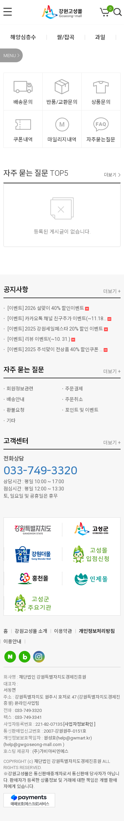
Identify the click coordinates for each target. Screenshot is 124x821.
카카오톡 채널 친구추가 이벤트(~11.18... (57, 318)
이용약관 (63, 631)
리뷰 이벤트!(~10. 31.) (39, 339)
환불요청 (15, 410)
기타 (11, 420)
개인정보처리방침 (97, 631)
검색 (118, 12)
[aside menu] (7, 11)
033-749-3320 (40, 470)
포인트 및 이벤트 (82, 410)
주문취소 (74, 399)
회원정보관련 (20, 388)
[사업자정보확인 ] (79, 724)
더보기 (110, 174)
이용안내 (12, 641)
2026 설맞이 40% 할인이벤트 (46, 308)
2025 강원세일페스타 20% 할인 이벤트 (56, 329)
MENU (9, 55)
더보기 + (112, 291)
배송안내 (15, 399)
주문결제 (74, 388)
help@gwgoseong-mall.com (34, 744)
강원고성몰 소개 (31, 631)
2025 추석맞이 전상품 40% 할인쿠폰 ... (56, 349)
